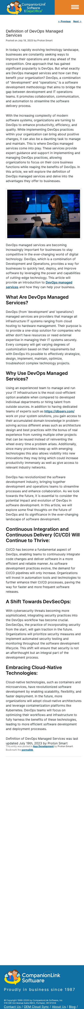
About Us (59, 1007)
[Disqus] (43, 810)
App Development (43, 746)
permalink (27, 749)
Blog (72, 1007)
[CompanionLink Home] (27, 7)
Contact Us (12, 1007)
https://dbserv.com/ (59, 411)
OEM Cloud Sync (36, 1007)
